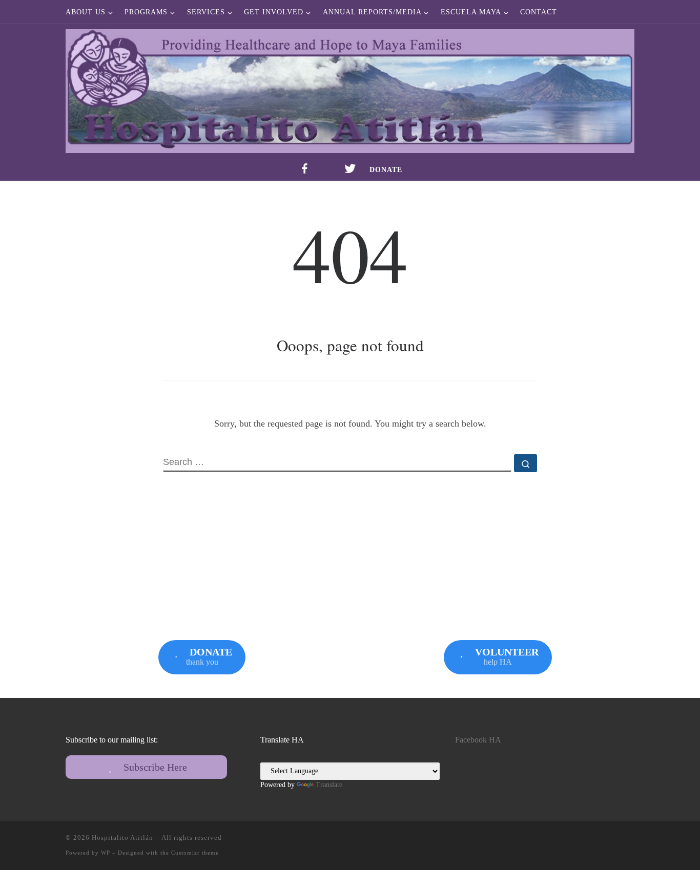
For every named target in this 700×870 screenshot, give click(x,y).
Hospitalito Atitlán (122, 837)
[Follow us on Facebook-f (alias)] (602, 840)
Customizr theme (195, 853)
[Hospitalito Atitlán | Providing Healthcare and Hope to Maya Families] (350, 88)
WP (105, 853)
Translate (329, 785)
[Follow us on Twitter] (616, 840)
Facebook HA (478, 740)
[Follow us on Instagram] (631, 840)
